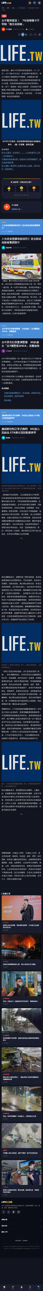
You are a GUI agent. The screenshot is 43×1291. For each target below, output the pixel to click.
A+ (26, 35)
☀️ (30, 3)
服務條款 (25, 1240)
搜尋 (39, 1288)
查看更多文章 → (17, 209)
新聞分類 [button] (4, 1219)
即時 (13, 1288)
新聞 (8, 8)
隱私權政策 (18, 1240)
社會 (13, 8)
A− (19, 34)
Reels (30, 1289)
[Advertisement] (21, 557)
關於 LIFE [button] (5, 1232)
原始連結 (7, 400)
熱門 (21, 1288)
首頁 (3, 8)
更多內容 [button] (4, 1226)
